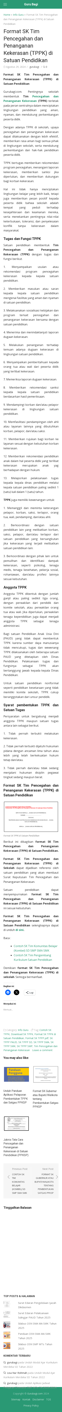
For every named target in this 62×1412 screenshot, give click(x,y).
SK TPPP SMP (25, 1046)
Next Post (44, 1180)
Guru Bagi (31, 4)
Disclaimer (38, 1399)
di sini (20, 930)
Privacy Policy (31, 1405)
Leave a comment (42, 1050)
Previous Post (20, 1180)
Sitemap (15, 1399)
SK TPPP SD (25, 1042)
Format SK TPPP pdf (36, 1038)
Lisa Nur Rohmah (17, 1372)
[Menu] (5, 4)
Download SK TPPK (22, 1034)
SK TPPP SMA (41, 1042)
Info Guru (18, 14)
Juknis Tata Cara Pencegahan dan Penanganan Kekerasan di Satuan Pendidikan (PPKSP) (15, 1147)
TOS (48, 1399)
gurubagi (34, 66)
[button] (31, 817)
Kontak (26, 1399)
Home (6, 14)
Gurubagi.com (35, 1393)
